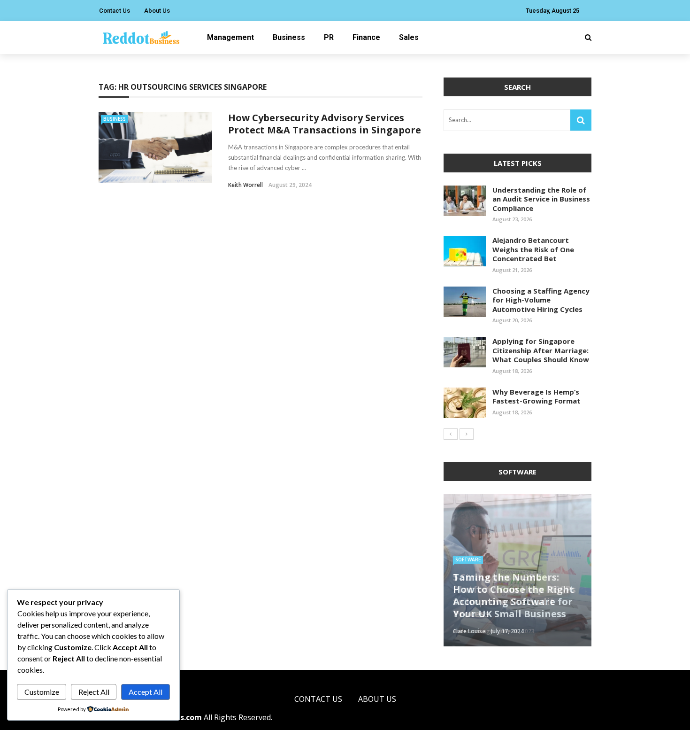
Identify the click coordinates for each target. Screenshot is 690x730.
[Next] (467, 434)
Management (230, 37)
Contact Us (114, 10)
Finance (366, 37)
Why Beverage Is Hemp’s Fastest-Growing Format (536, 396)
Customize (41, 691)
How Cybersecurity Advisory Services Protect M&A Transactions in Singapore (324, 123)
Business (289, 37)
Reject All (93, 691)
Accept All (145, 691)
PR (329, 37)
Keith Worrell (245, 185)
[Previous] (451, 434)
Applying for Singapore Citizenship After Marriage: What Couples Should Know (540, 350)
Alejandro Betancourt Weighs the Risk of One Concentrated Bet (533, 249)
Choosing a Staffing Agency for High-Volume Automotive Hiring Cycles (541, 300)
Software (468, 559)
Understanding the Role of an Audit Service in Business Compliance (541, 199)
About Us (157, 10)
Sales (409, 37)
